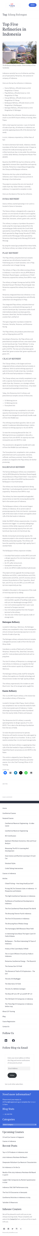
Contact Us (5, 1026)
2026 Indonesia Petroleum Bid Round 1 (15, 1157)
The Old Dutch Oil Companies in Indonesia (19, 999)
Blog (4, 1016)
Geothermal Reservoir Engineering (16, 831)
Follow (12, 1075)
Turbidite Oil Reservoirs (10, 1202)
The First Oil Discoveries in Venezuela (14, 1192)
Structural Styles (10, 863)
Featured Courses (8, 818)
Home (4, 808)
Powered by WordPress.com (10, 1232)
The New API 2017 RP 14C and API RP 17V (18, 994)
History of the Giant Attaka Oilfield (16, 949)
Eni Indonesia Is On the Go (11, 1167)
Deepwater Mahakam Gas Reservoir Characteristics (19, 1162)
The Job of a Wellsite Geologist (15, 989)
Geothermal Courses (9, 813)
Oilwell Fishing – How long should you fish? (19, 883)
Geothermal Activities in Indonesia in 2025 (16, 1197)
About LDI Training (8, 1011)
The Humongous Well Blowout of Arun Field (19, 929)
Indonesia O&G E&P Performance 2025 (15, 1187)
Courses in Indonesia (9, 873)
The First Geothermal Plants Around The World (20, 908)
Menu (32, 5)
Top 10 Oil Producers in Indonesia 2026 (15, 1152)
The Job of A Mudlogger (13, 979)
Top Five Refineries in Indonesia (14, 29)
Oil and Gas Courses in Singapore (13, 1137)
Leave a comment (7, 797)
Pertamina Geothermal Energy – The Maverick (20, 961)
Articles (4, 878)
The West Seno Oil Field (13, 984)
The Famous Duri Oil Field (13, 966)
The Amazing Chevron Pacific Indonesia (18, 913)
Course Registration (8, 1021)
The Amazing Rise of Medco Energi (16, 924)
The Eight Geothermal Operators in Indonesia (20, 896)
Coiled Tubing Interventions (14, 868)
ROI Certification (10, 836)
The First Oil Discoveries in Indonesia (17, 918)
